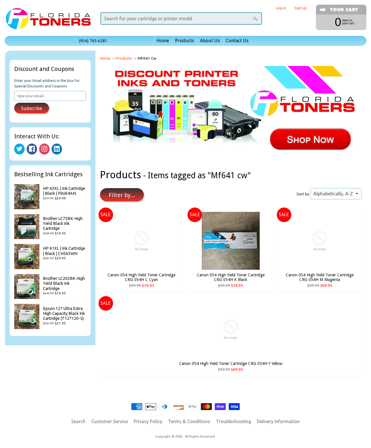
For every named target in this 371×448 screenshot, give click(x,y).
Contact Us (237, 40)
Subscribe (31, 108)
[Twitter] (19, 149)
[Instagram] (44, 149)
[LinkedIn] (57, 149)
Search (78, 421)
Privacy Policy (148, 421)
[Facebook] (32, 149)
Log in (281, 8)
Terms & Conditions (189, 421)
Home (163, 40)
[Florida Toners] (48, 21)
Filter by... (122, 195)
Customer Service (109, 421)
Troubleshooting (233, 421)
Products (184, 40)
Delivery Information (278, 421)
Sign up (300, 8)
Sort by (303, 194)
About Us (210, 40)
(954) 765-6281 (93, 40)
